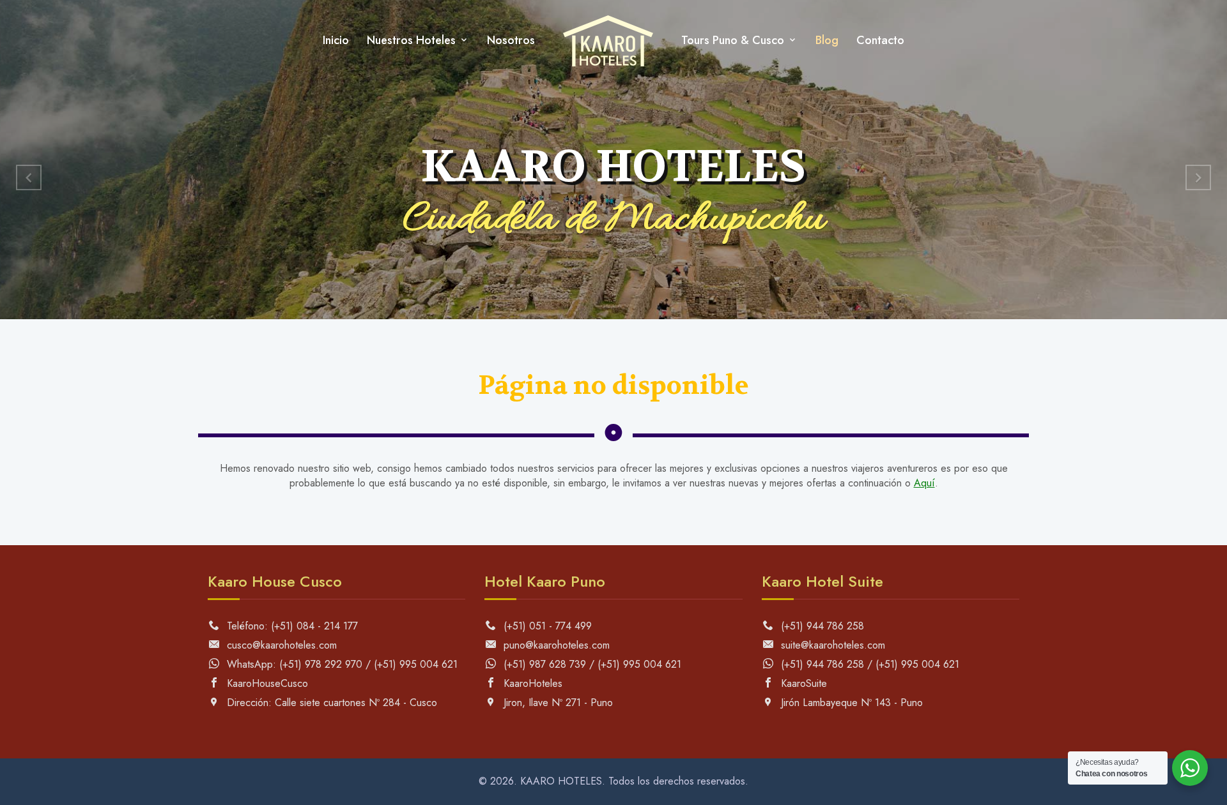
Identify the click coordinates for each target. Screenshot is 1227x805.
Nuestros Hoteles (411, 40)
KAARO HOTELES (561, 781)
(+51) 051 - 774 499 (546, 626)
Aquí (924, 483)
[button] (29, 177)
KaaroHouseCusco (266, 683)
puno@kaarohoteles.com (555, 645)
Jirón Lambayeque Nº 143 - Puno (850, 702)
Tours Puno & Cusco (732, 40)
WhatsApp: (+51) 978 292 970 (293, 664)
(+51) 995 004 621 (416, 664)
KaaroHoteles (531, 683)
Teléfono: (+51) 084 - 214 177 (291, 626)
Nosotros (511, 40)
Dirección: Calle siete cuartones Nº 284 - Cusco (330, 702)
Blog (826, 40)
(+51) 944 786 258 (821, 626)
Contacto (880, 40)
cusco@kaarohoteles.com (280, 645)
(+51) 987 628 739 (543, 664)
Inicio (336, 40)
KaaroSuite (802, 683)
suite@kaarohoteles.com (831, 645)
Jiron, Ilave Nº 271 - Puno (556, 702)
